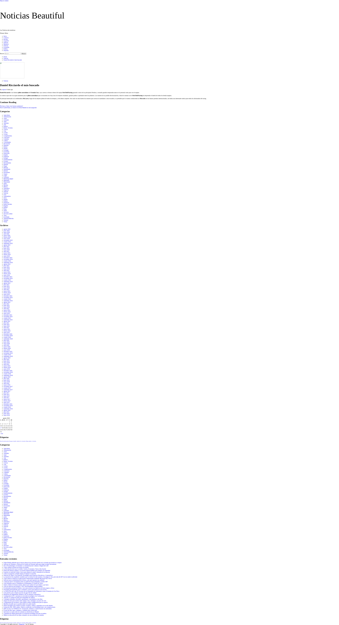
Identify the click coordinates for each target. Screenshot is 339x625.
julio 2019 (6, 359)
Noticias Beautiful (32, 15)
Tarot (5, 215)
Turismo (6, 220)
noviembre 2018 (8, 372)
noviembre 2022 (8, 297)
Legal (5, 175)
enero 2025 (7, 256)
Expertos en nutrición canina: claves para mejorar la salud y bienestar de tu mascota (27, 572)
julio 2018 (6, 378)
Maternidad (7, 182)
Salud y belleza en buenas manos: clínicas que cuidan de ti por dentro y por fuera (26, 585)
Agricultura (7, 115)
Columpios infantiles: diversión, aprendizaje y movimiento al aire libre (23, 599)
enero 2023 (7, 294)
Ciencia (6, 129)
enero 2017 (7, 402)
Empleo (6, 155)
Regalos (6, 206)
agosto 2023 (7, 283)
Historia (6, 164)
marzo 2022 (7, 310)
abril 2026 (6, 234)
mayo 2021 (7, 326)
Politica (6, 201)
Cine (5, 131)
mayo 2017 (7, 396)
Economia (6, 151)
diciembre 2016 (8, 404)
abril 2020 (6, 345)
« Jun (1, 433)
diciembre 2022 (8, 296)
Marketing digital (8, 179)
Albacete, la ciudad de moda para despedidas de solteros (19, 597)
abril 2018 (6, 383)
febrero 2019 (7, 367)
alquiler (14, 441)
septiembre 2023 (8, 281)
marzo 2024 (7, 272)
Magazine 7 (22, 624)
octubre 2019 (7, 354)
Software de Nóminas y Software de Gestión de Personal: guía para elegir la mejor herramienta (30, 564)
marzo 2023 (7, 291)
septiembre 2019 (8, 356)
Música (6, 186)
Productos (6, 202)
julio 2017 (6, 393)
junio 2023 (7, 286)
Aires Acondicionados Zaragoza (6, 441)
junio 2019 (7, 361)
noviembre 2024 (8, 259)
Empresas (6, 156)
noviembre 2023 (8, 278)
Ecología (6, 150)
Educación (6, 153)
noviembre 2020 (8, 335)
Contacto (6, 38)
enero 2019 (7, 369)
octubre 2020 (7, 337)
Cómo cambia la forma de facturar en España (16, 567)
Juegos (5, 174)
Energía (6, 158)
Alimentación (7, 116)
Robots (6, 207)
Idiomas (6, 167)
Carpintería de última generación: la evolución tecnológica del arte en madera (25, 613)
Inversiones (7, 172)
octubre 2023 (7, 280)
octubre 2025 (7, 242)
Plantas (6, 199)
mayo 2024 (7, 269)
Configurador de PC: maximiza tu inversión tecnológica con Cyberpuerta (24, 596)
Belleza (6, 126)
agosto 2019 (7, 358)
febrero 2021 (7, 331)
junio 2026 (7, 230)
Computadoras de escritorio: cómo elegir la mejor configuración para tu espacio (26, 602)
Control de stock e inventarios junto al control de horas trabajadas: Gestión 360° (26, 581)
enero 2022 (7, 313)
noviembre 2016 (8, 405)
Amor (5, 118)
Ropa (5, 209)
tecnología (6, 217)
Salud (5, 210)
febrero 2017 (7, 401)
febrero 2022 (7, 312)
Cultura (6, 140)
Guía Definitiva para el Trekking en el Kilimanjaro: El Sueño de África (23, 583)
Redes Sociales (8, 204)
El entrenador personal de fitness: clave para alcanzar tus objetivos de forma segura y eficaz (29, 588)
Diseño (6, 148)
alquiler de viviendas (21, 441)
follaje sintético (29, 441)
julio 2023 (6, 285)
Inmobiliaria (7, 169)
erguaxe (4, 89)
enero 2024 (7, 275)
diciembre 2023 (8, 277)
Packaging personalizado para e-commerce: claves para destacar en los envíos (25, 589)
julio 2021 (6, 323)
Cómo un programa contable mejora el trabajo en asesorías (20, 573)
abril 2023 (6, 289)
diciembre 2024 (8, 257)
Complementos (8, 136)
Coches (6, 132)
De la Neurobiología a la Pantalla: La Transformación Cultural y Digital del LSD (26, 566)
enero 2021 (7, 332)
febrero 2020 (7, 348)
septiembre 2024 (8, 262)
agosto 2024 (7, 264)
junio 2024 (7, 267)
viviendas (34, 441)
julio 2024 (6, 265)
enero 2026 (7, 238)
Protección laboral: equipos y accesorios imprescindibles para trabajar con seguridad (27, 570)
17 (1, 428)
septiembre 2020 (8, 339)
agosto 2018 (7, 377)
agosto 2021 (7, 321)
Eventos (6, 161)
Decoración (7, 144)
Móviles (6, 185)
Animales (6, 120)
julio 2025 (6, 246)
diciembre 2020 (8, 334)
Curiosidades (7, 142)
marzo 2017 (7, 399)
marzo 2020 (7, 347)
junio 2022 (7, 305)
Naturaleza (7, 188)
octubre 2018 (7, 374)
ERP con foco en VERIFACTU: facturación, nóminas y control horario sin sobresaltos (28, 608)
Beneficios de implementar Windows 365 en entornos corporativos (22, 594)
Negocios (6, 190)
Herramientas (7, 163)
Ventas (5, 221)
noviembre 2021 (8, 316)
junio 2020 (7, 342)
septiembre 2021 (8, 319)
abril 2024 (6, 270)
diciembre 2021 (8, 315)
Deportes (6, 50)
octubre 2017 (7, 388)
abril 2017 (6, 397)
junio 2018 (7, 380)
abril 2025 (6, 251)
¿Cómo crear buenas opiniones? (11, 106)
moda (5, 183)
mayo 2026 (7, 232)
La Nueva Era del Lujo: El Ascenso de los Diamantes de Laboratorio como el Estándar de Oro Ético (31, 591)
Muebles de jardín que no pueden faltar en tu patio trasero (19, 604)
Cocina (6, 134)
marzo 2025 (7, 253)
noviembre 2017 (8, 386)
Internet (6, 171)
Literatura (6, 177)
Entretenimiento (8, 159)
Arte (5, 124)
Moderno (6, 44)
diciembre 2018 (8, 370)
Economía (6, 47)
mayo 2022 (7, 307)
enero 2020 (7, 350)
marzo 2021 (7, 329)
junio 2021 (7, 324)
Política (6, 49)
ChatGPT (6, 41)
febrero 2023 (7, 292)
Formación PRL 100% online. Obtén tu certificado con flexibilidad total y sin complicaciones (29, 607)
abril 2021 (6, 327)
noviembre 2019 (8, 353)
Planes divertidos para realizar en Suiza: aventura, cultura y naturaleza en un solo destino (28, 605)
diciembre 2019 (8, 351)
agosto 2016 (7, 410)
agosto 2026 (7, 229)
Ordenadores (7, 196)
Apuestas (6, 123)
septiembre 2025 (8, 243)
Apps (5, 121)
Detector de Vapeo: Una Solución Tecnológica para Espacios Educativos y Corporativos (28, 575)
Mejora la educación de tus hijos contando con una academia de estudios (24, 615)
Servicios (6, 212)
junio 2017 (7, 394)
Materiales (6, 180)
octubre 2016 (7, 407)
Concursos (6, 137)
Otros (5, 198)
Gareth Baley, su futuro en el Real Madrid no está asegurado (18, 107)
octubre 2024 (7, 261)
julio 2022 (6, 304)
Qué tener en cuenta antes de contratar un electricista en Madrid (21, 612)
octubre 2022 (7, 299)
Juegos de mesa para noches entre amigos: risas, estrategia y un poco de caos (25, 601)
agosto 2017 (7, 391)
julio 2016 (6, 412)
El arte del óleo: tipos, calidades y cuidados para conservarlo (20, 610)
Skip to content (4, 1)
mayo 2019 (7, 362)
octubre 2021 (7, 318)
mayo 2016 (7, 415)
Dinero (5, 147)
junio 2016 (7, 413)
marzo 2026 (7, 235)
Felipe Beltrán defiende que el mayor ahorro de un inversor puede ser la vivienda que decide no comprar (33, 562)
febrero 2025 (7, 254)
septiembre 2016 (8, 409)
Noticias (6, 42)
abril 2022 (6, 308)
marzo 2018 (7, 385)
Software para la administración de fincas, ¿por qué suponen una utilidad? (24, 580)
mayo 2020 (7, 343)
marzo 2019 (7, 366)
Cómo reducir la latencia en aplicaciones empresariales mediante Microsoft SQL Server (28, 578)
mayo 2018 (7, 382)
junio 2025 (7, 248)
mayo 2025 (7, 250)
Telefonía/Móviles (9, 218)
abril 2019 (6, 364)
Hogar (5, 166)
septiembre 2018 (8, 375)
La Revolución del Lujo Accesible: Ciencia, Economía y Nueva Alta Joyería (25, 569)
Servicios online (8, 213)
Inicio (5, 36)
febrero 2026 (7, 237)
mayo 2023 (7, 288)
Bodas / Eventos (8, 128)
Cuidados (6, 139)
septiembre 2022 (8, 300)
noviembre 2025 (8, 240)
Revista (6, 39)
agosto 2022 (7, 302)
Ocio (5, 194)
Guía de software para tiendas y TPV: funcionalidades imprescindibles (23, 586)
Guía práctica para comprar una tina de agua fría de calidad (20, 593)
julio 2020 (6, 340)
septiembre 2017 (8, 389)
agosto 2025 (7, 245)
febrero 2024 (7, 273)
